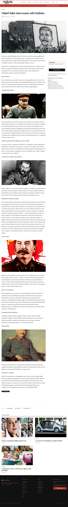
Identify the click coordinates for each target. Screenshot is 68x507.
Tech (53, 2)
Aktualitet (24, 2)
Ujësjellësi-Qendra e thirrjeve (56, 88)
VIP (56, 2)
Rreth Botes (47, 2)
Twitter (18, 408)
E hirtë (3, 9)
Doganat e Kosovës (53, 84)
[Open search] (65, 2)
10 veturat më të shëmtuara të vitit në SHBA (48, 441)
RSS (65, 503)
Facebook (9, 408)
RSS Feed (40, 491)
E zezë (36, 438)
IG (61, 503)
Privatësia (40, 489)
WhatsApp (27, 408)
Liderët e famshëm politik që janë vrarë (14, 441)
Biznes (29, 2)
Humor (40, 2)
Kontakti (40, 484)
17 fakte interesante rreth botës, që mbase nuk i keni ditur (16, 469)
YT (63, 503)
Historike (35, 2)
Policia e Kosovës (52, 82)
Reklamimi (40, 487)
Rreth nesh (40, 481)
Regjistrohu (57, 69)
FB (59, 503)
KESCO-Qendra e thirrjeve (55, 86)
